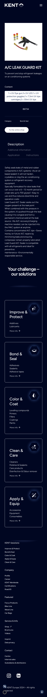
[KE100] (23, 352)
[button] (4, 692)
